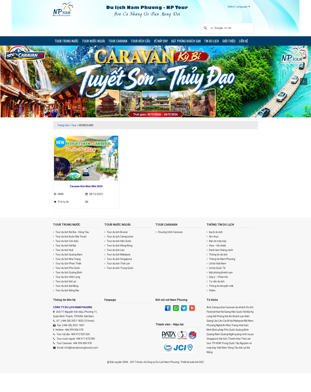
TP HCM (216, 343)
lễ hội (230, 320)
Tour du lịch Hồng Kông (119, 245)
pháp (221, 329)
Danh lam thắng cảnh (220, 250)
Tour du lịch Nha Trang (68, 259)
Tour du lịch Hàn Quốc (118, 241)
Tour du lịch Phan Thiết (68, 263)
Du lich (250, 307)
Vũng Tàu (233, 347)
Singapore (212, 338)
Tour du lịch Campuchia (119, 236)
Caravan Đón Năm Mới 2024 (86, 186)
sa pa (250, 334)
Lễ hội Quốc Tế (216, 268)
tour (209, 343)
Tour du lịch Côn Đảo (66, 241)
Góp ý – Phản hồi (218, 277)
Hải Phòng (218, 316)
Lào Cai (222, 320)
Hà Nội (246, 311)
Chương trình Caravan (170, 232)
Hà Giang (226, 311)
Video (211, 290)
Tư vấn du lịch (216, 281)
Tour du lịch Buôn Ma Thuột (70, 236)
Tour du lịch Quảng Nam (68, 254)
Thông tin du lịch (217, 254)
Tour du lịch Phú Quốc (67, 268)
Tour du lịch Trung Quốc (119, 268)
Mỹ (245, 320)
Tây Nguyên (242, 343)
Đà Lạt (242, 347)
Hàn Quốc (236, 311)
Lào (216, 320)
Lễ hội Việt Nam (217, 263)
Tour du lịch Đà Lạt (65, 281)
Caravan (230, 307)
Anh (209, 307)
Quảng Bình (242, 329)
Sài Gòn (223, 338)
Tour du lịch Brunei (117, 232)
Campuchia (218, 307)
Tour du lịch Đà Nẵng (66, 285)
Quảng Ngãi (227, 334)
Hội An (228, 316)
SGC (201, 362)
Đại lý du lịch (215, 232)
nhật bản (243, 325)
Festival (211, 311)
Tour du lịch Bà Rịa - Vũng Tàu (72, 232)
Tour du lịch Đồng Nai (67, 290)
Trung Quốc (228, 343)
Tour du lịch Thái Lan (118, 263)
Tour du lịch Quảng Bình (68, 272)
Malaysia (238, 320)
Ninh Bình (212, 329)
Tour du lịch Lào (115, 250)
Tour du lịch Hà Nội (65, 245)
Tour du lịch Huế (64, 250)
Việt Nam (222, 347)
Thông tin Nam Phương (221, 259)
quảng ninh (240, 334)
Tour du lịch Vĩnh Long (67, 277)
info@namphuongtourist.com (81, 347)
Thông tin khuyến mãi (220, 285)
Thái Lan (246, 338)
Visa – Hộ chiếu (217, 245)
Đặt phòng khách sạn (220, 272)
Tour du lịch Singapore (119, 259)
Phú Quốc (229, 329)
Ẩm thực (213, 236)
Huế (218, 311)
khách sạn (238, 316)
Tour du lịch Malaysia (118, 254)
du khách (240, 307)
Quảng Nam (213, 334)
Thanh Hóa (234, 338)
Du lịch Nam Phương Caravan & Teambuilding (66, 10)
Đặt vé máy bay (217, 241)
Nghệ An (221, 325)
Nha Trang (232, 325)
